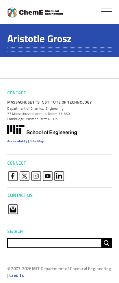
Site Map (37, 141)
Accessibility (17, 141)
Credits (16, 275)
